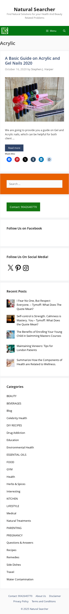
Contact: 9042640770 (20, 596)
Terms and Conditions (44, 601)
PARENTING (14, 528)
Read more (14, 147)
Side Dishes (14, 564)
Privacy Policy (21, 601)
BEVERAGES (14, 403)
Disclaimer (55, 596)
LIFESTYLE (13, 506)
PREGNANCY (15, 535)
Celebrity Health (17, 418)
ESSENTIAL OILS (16, 454)
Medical (11, 513)
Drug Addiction (16, 433)
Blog (9, 411)
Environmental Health (20, 447)
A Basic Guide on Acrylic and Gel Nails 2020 (32, 60)
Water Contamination (20, 579)
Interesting (13, 491)
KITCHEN (12, 498)
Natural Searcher (34, 9)
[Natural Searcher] (5, 31)
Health (11, 477)
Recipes (11, 550)
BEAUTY (12, 396)
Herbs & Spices (16, 484)
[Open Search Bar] (64, 31)
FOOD (10, 462)
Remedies (13, 557)
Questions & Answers (20, 542)
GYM (10, 469)
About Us (41, 596)
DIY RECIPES (14, 425)
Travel (10, 572)
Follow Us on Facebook (24, 228)
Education (13, 440)
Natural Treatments (19, 521)
